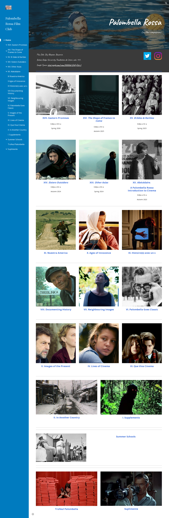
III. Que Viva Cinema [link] (16, 125)
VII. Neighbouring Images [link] (15, 99)
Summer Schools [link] (15, 139)
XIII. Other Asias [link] (14, 66)
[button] (166, 3)
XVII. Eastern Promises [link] (17, 45)
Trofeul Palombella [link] (16, 144)
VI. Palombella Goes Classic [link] (16, 106)
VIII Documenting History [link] (15, 92)
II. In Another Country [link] (17, 130)
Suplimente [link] (13, 149)
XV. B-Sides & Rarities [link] (17, 57)
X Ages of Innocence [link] (16, 81)
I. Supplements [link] (14, 134)
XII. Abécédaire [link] (14, 71)
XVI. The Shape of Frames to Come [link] (15, 50)
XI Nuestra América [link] (16, 76)
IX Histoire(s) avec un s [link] (17, 86)
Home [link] (8, 40)
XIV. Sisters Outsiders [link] (17, 62)
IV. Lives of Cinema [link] (16, 120)
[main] (99, 24)
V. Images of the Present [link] (15, 114)
